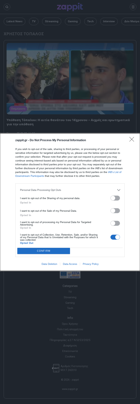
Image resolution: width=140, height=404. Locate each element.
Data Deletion (49, 263)
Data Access (70, 263)
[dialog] (70, 202)
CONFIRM (43, 250)
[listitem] (70, 190)
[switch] (115, 198)
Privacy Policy (91, 263)
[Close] (132, 140)
